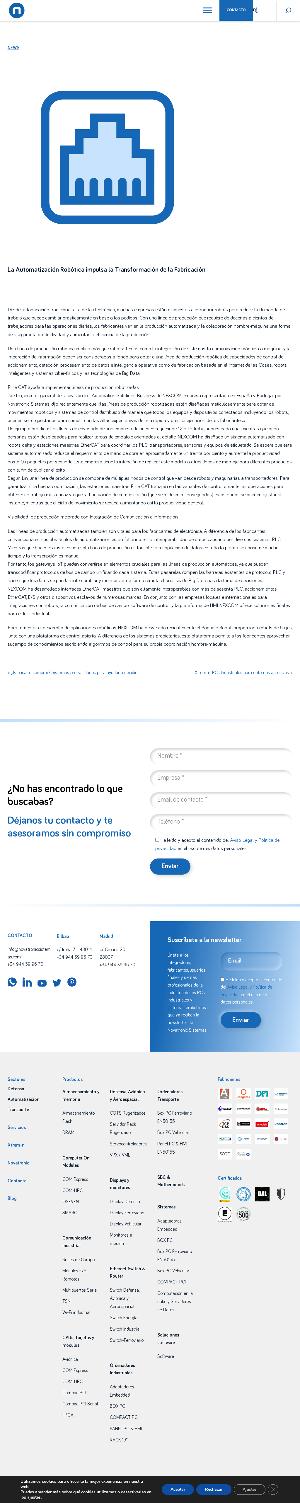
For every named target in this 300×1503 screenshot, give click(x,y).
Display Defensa (125, 1201)
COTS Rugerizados (128, 1113)
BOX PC (117, 1406)
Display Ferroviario (127, 1212)
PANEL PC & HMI (126, 1429)
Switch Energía (123, 1317)
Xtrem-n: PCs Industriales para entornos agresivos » (243, 672)
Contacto (236, 10)
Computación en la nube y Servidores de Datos (175, 1301)
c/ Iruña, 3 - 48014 (74, 949)
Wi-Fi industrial (76, 1312)
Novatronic (18, 1163)
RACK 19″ (119, 1440)
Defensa (16, 1089)
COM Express (75, 1179)
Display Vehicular (126, 1224)
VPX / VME (120, 1155)
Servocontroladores (128, 1144)
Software (165, 1356)
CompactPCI (74, 1392)
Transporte (18, 1109)
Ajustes (250, 1489)
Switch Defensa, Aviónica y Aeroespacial (124, 1298)
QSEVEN (70, 1201)
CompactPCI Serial (80, 1404)
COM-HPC (72, 1190)
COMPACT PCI (124, 1417)
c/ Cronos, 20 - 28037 (114, 953)
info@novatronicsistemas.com (29, 953)
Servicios (17, 1127)
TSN (66, 1301)
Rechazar (214, 1489)
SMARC (69, 1212)
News (13, 47)
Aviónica (70, 1359)
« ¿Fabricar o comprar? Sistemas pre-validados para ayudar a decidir (72, 672)
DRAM (68, 1132)
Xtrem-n (16, 1145)
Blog (12, 1198)
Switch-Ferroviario (127, 1340)
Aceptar (178, 1489)
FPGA (68, 1415)
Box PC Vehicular (173, 1132)
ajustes (34, 1497)
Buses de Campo (78, 1259)
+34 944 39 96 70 (25, 964)
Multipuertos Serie (79, 1290)
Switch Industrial (125, 1329)
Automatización (23, 1099)
